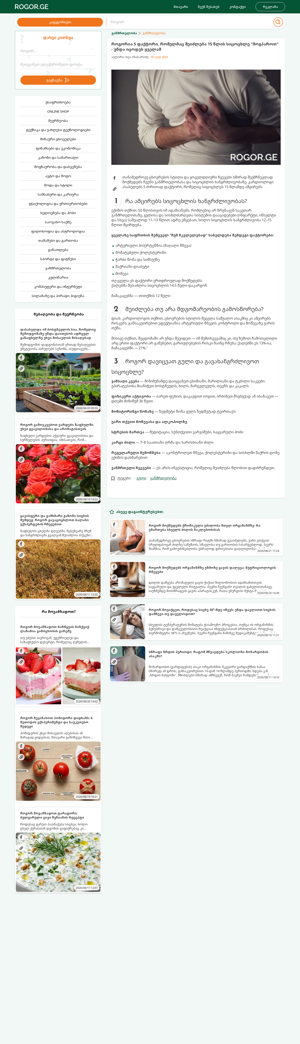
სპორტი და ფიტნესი (58, 259)
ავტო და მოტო (58, 176)
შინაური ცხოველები (58, 139)
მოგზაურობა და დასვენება (58, 166)
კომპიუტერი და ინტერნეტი (58, 286)
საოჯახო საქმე (58, 222)
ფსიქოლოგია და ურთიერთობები (58, 203)
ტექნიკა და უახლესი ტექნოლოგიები (58, 130)
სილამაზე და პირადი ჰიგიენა (58, 295)
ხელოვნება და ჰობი (58, 213)
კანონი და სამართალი (58, 157)
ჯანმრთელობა (58, 268)
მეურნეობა (58, 120)
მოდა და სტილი (58, 185)
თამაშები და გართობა (58, 240)
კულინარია (58, 277)
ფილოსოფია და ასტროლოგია (58, 231)
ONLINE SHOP (58, 111)
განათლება (58, 249)
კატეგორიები (60, 22)
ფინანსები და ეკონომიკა (58, 148)
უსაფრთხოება (58, 102)
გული (141, 478)
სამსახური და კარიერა (58, 194)
